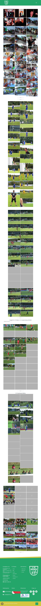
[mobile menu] (36, 3)
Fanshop (14, 578)
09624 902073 (6, 578)
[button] (8, 321)
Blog (13, 570)
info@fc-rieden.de (7, 581)
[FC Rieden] (6, 2)
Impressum (23, 570)
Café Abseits (15, 573)
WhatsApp (6, 580)
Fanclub (14, 575)
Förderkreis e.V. (15, 576)
